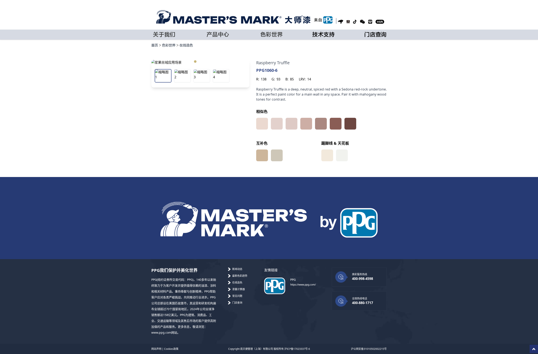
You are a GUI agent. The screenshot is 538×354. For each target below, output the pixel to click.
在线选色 (186, 45)
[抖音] (355, 22)
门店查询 (375, 34)
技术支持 (323, 34)
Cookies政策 (171, 349)
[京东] (340, 22)
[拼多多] (370, 22)
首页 (154, 45)
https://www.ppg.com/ (303, 284)
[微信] (362, 22)
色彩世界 (168, 45)
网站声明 (156, 349)
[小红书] (380, 22)
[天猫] (348, 21)
